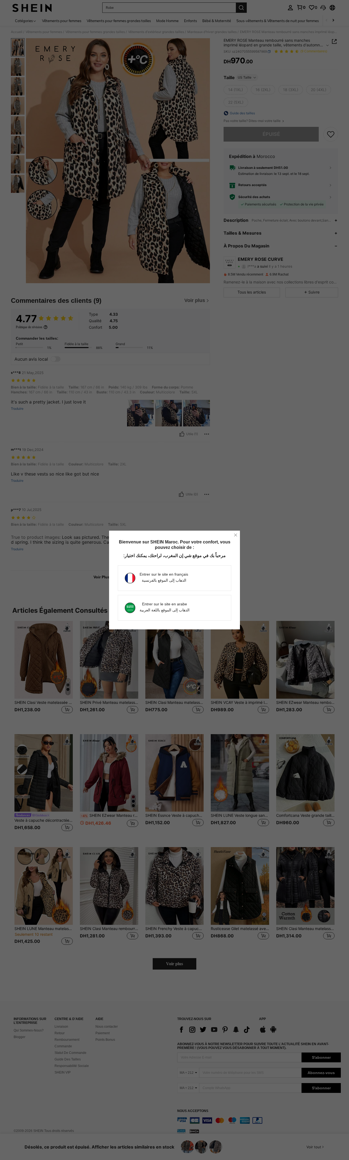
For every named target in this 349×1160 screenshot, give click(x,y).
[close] (235, 535)
